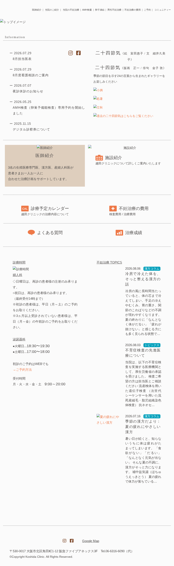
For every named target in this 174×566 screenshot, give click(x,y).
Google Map (90, 541)
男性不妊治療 (114, 9)
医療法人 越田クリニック (10, 8)
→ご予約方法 (22, 369)
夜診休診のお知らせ (28, 91)
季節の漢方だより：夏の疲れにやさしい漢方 (143, 426)
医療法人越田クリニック (32, 538)
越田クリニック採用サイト (142, 539)
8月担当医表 (22, 59)
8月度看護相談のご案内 (31, 75)
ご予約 (147, 9)
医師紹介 (36, 9)
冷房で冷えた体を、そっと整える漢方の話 (143, 279)
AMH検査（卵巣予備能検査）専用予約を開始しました (49, 110)
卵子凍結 (99, 9)
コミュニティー (162, 9)
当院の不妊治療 (71, 9)
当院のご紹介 (52, 9)
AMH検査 (87, 9)
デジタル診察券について (31, 129)
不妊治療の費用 (132, 9)
